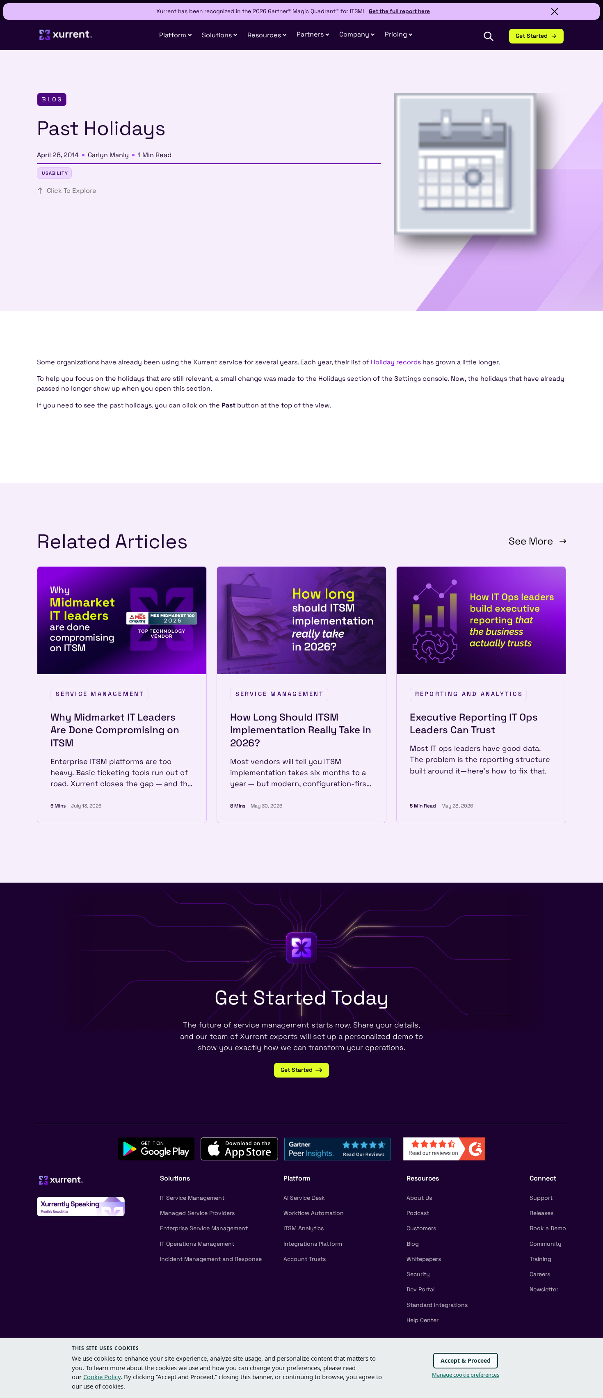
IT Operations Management (197, 1243)
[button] (312, 35)
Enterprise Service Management (204, 1228)
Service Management (100, 694)
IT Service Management (192, 1197)
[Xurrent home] (65, 39)
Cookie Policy (102, 1377)
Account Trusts (304, 1259)
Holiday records (396, 362)
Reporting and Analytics (469, 694)
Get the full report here (399, 11)
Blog (413, 1243)
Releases (541, 1213)
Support (541, 1197)
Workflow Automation (313, 1213)
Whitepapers (424, 1259)
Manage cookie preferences (465, 1374)
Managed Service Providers (197, 1213)
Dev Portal (420, 1289)
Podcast (418, 1213)
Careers (540, 1274)
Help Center (423, 1320)
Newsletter (544, 1289)
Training (540, 1259)
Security (418, 1274)
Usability (55, 173)
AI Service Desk (304, 1197)
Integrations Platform (312, 1243)
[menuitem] (175, 35)
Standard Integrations (437, 1305)
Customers (421, 1228)
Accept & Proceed (466, 1360)
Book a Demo (548, 1228)
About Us (419, 1197)
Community (546, 1243)
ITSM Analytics (303, 1228)
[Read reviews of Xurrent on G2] (444, 1148)
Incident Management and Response (211, 1259)
